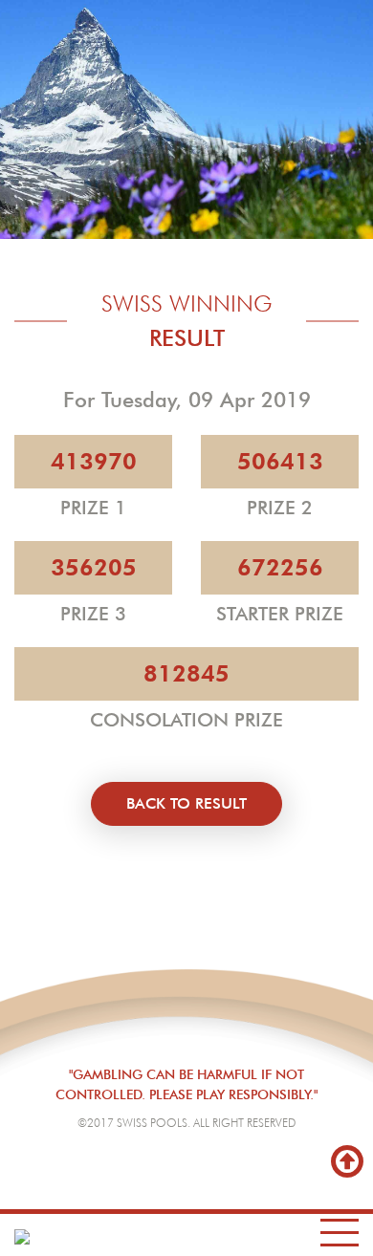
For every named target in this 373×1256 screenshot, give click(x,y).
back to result (186, 803)
